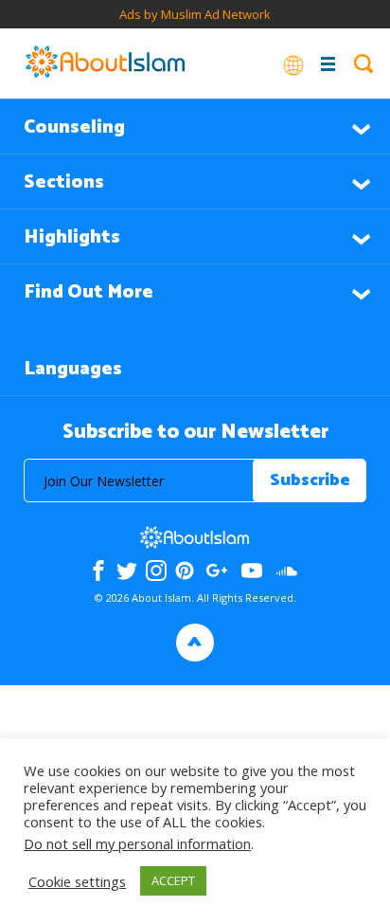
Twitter (127, 570)
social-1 (287, 570)
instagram (156, 570)
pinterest (184, 570)
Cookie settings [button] (77, 881)
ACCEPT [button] (173, 880)
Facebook (98, 570)
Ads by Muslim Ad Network (195, 14)
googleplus (217, 570)
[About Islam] (105, 63)
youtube (251, 570)
